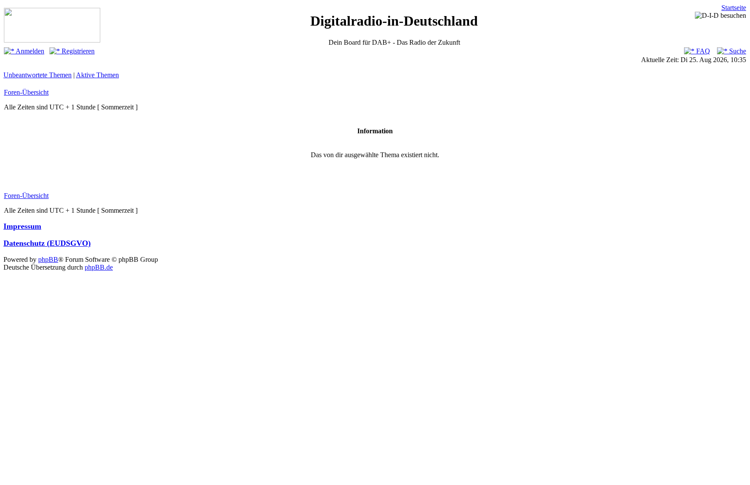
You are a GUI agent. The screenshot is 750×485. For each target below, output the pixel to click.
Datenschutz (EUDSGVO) (47, 243)
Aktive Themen (97, 75)
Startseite (733, 7)
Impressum (22, 226)
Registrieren (77, 51)
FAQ (702, 51)
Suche (736, 51)
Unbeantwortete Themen (37, 75)
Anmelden (29, 51)
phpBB (48, 259)
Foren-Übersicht (26, 92)
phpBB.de (99, 267)
